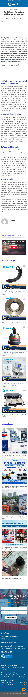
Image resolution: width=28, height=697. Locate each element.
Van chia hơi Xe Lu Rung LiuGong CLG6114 (14, 384)
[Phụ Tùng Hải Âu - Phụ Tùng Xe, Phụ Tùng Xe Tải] (14, 4)
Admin (20, 18)
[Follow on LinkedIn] (11, 652)
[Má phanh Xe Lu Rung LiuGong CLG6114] (14, 401)
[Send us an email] (5, 652)
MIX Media (19, 695)
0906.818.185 (14, 602)
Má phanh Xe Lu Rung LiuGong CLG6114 (14, 415)
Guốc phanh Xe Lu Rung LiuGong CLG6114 (14, 291)
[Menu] (2, 4)
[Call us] (8, 652)
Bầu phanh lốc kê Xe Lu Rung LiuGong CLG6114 (14, 353)
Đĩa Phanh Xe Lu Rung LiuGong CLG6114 (14, 322)
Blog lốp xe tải (14, 9)
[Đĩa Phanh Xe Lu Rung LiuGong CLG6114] (14, 308)
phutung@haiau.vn (11, 642)
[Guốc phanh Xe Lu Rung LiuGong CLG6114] (14, 277)
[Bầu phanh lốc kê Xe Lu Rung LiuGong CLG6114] (14, 338)
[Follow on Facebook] (2, 652)
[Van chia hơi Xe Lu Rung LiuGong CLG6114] (14, 369)
